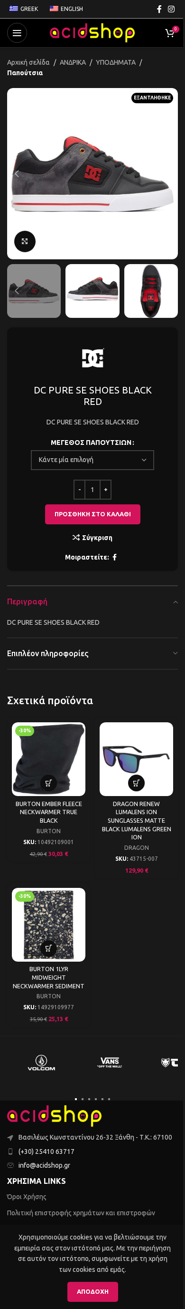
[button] (16, 173)
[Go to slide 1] (76, 1099)
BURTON (49, 831)
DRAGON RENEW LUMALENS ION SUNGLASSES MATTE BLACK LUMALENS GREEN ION (136, 820)
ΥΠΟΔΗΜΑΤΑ (116, 62)
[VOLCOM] (41, 1062)
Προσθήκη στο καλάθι (93, 514)
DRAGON (136, 848)
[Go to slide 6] (109, 1099)
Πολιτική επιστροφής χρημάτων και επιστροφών (81, 1213)
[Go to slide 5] (102, 1099)
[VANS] (109, 1062)
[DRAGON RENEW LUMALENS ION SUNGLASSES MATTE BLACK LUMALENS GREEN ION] (136, 759)
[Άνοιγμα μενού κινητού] (17, 32)
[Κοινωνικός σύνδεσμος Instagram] (171, 9)
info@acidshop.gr (44, 1165)
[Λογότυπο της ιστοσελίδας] (92, 32)
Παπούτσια (25, 73)
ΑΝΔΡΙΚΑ (73, 62)
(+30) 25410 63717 (46, 1151)
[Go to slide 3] (89, 1099)
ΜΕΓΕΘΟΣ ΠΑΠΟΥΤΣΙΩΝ (91, 442)
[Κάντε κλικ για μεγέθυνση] (25, 241)
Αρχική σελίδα (28, 62)
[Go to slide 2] (82, 1099)
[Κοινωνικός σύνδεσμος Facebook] (159, 9)
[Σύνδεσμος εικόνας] (54, 1115)
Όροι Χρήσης (26, 1197)
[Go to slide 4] (96, 1099)
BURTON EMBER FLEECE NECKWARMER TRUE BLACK (49, 812)
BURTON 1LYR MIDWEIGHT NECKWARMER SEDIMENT (48, 977)
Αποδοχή (93, 1291)
